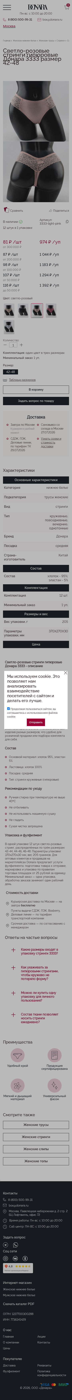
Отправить (36, 722)
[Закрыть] (65, 673)
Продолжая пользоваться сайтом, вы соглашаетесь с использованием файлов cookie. (32, 712)
